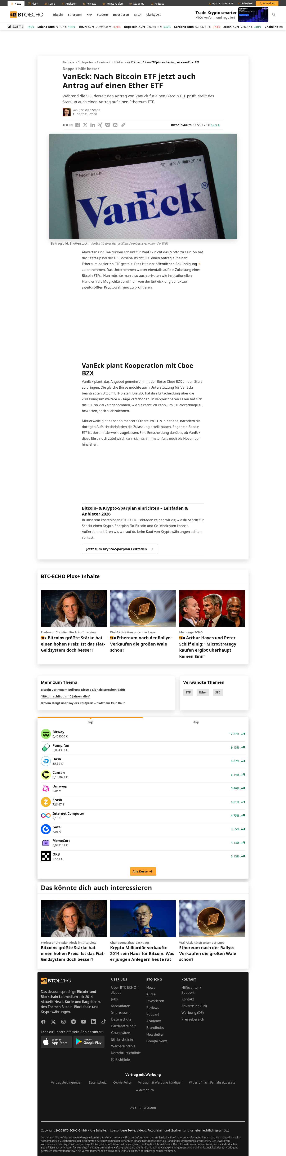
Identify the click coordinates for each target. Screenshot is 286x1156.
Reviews (152, 1007)
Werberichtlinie (123, 1046)
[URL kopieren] (122, 125)
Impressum (120, 1012)
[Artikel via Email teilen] (115, 125)
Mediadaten (120, 1006)
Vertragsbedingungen (66, 1082)
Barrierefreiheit (123, 1026)
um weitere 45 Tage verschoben (124, 399)
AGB (133, 1108)
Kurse (151, 994)
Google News (156, 1041)
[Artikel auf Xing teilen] (100, 125)
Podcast (152, 1014)
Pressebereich (193, 1019)
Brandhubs (155, 1027)
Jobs (114, 999)
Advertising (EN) (194, 1006)
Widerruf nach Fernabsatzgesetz (212, 1082)
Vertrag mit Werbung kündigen (160, 1082)
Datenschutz (121, 1019)
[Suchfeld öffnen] (274, 14)
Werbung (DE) (193, 1012)
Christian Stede (89, 110)
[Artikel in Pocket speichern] (107, 125)
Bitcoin (58, 15)
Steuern (102, 15)
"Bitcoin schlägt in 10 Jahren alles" (65, 696)
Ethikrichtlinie (122, 1039)
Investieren (121, 15)
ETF (188, 692)
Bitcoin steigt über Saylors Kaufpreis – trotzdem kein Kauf (83, 703)
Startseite (68, 62)
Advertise (247, 3)
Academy (153, 1021)
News (150, 987)
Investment (103, 62)
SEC (217, 692)
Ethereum (75, 15)
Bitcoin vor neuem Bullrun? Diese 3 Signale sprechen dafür (83, 690)
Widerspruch (145, 1090)
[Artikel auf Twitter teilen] (85, 125)
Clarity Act (153, 15)
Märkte (118, 62)
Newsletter (155, 1034)
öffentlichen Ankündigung (176, 264)
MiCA (137, 15)
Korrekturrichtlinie (126, 1052)
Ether (203, 692)
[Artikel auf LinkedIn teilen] (92, 125)
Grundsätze (120, 1032)
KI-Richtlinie (120, 1059)
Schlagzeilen (85, 62)
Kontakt (188, 999)
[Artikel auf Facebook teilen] (77, 125)
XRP (89, 15)
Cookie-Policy (122, 1082)
